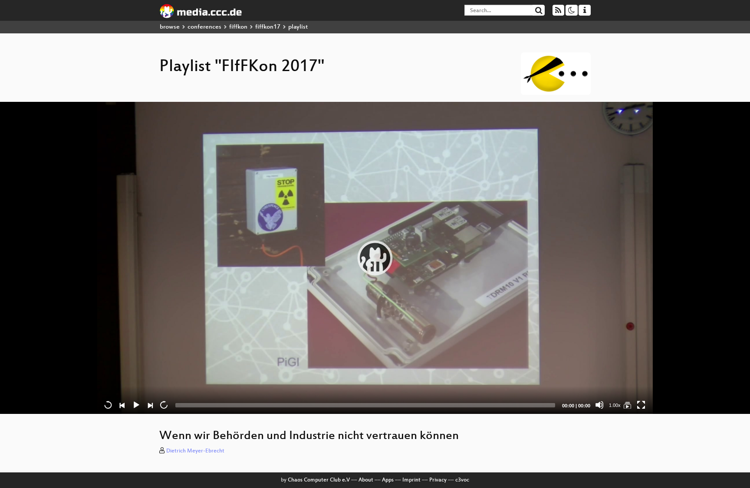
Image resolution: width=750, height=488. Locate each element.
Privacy (438, 480)
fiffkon (238, 27)
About (366, 480)
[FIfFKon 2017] (627, 405)
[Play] (375, 258)
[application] (375, 258)
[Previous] (122, 405)
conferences (204, 27)
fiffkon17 (267, 27)
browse (170, 27)
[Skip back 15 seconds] (108, 405)
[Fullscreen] (641, 405)
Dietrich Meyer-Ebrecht (195, 451)
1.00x (615, 405)
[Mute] (599, 405)
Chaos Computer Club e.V (319, 480)
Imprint (411, 480)
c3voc (462, 480)
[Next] (150, 405)
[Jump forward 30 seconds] (164, 405)
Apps (388, 480)
